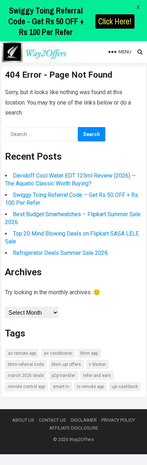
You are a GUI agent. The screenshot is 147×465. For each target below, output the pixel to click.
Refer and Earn (97, 375)
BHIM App (89, 353)
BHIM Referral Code (26, 364)
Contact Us (52, 420)
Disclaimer (84, 420)
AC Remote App (22, 353)
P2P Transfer (63, 375)
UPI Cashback (125, 386)
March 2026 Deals (26, 375)
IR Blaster (97, 364)
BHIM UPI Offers (66, 364)
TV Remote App (90, 386)
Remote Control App (26, 386)
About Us (23, 420)
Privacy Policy (118, 420)
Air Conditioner (58, 353)
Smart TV (61, 386)
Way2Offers (81, 439)
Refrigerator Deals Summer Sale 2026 (60, 253)
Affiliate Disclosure (73, 428)
